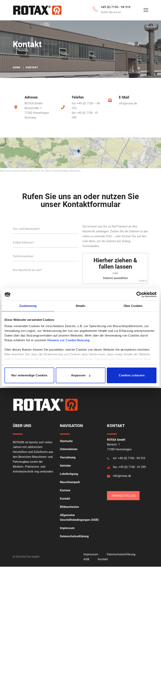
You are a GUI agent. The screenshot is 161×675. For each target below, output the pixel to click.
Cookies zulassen (132, 375)
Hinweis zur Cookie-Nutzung (68, 340)
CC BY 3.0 (39, 171)
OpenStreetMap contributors (66, 171)
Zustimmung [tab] (28, 305)
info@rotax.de (128, 103)
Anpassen (78, 375)
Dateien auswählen (115, 278)
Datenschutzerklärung (121, 554)
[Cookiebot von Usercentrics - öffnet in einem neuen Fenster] (139, 294)
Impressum (91, 554)
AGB (86, 559)
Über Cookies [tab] (133, 305)
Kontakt (103, 559)
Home (16, 67)
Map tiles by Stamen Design (13, 171)
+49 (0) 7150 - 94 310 (111, 7)
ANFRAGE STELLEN (123, 495)
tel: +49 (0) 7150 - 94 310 (129, 458)
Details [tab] (80, 305)
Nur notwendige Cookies (29, 375)
